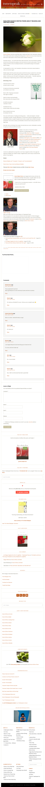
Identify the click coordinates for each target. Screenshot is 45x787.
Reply (6, 293)
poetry (37, 247)
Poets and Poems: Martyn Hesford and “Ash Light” (16, 242)
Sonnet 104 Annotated (6, 679)
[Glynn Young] (10, 210)
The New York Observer (7, 582)
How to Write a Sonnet (7, 640)
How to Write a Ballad (6, 617)
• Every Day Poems (20, 766)
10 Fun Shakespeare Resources (8, 694)
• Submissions (19, 738)
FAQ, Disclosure (26, 785)
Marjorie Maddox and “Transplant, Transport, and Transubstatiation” (17, 161)
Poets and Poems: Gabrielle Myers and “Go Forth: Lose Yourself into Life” (20, 238)
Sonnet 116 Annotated (6, 682)
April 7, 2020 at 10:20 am (9, 314)
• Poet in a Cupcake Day (8, 770)
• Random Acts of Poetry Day (9, 774)
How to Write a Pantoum (7, 631)
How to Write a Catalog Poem (8, 619)
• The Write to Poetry (20, 740)
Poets (7, 248)
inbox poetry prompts (15, 664)
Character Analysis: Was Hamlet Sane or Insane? (12, 688)
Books (17, 247)
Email (4, 410)
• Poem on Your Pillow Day (8, 766)
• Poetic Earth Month (7, 768)
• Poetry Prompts (19, 737)
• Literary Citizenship (7, 735)
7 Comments (12, 24)
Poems (19, 247)
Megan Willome (7, 559)
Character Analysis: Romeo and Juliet (9, 685)
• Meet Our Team (6, 733)
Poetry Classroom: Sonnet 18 (8, 674)
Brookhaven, (32, 219)
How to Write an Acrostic (7, 614)
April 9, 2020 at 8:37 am (11, 370)
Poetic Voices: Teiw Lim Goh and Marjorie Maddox (13, 164)
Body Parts (29, 133)
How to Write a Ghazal (6, 622)
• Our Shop (18, 768)
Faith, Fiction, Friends (29, 220)
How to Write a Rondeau (7, 634)
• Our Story (5, 731)
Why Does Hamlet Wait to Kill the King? (10, 691)
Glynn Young (31, 167)
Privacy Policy (32, 785)
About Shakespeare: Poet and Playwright (10, 697)
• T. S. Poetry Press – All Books (9, 743)
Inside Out (28, 56)
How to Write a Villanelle (7, 643)
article (9, 247)
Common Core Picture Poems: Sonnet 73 (10, 676)
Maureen (7, 340)
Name (5, 404)
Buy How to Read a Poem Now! (21, 190)
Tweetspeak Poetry (22, 6)
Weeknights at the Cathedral (30, 137)
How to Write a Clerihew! (17, 559)
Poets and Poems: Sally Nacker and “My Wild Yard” (20, 565)
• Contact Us (5, 745)
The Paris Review (5, 579)
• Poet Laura (5, 737)
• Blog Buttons (32, 772)
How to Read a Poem (18, 176)
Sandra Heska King (9, 313)
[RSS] (20, 595)
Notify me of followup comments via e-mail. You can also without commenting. (19, 422)
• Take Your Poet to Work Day (9, 779)
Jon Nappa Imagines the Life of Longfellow (14, 241)
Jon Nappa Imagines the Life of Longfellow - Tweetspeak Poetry (17, 555)
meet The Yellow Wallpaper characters (10, 523)
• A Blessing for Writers (8, 730)
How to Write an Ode (6, 628)
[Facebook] (17, 595)
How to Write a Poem (34, 664)
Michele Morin (8, 284)
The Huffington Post (6, 576)
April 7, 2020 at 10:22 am (9, 341)
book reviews (13, 247)
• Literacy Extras (32, 737)
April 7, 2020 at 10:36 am (11, 356)
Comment (5, 391)
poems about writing (32, 247)
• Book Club (31, 731)
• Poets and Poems (32, 744)
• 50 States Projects (33, 746)
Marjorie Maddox (6, 54)
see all (20, 236)
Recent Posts (8, 195)
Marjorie (9, 298)
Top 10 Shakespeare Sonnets (8, 700)
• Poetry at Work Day (7, 772)
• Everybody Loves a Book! (21, 770)
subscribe (31, 422)
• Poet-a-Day (31, 742)
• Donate (30, 770)
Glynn (8, 355)
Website (5, 416)
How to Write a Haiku (6, 625)
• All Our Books (32, 730)
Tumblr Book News (6, 585)
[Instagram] (23, 595)
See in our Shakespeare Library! (14, 703)
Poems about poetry (24, 247)
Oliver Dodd (9, 167)
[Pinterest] (27, 595)
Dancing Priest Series (14, 220)
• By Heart (31, 774)
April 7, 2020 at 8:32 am (9, 286)
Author (7, 194)
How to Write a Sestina (7, 637)
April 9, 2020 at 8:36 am (11, 299)
